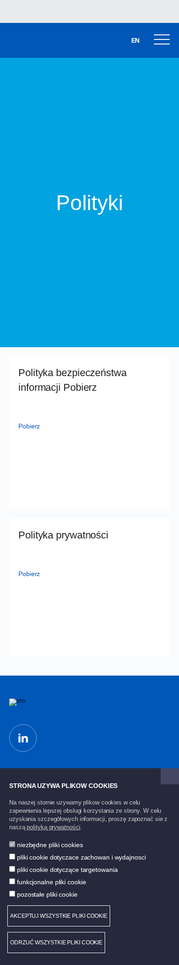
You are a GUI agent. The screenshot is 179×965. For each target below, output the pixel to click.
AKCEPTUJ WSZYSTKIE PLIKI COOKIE (58, 916)
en (135, 40)
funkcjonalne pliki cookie (51, 882)
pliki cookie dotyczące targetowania (67, 869)
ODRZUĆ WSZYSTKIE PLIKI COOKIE (56, 942)
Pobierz (29, 426)
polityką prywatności (53, 827)
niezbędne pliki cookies (50, 845)
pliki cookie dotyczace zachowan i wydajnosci (81, 857)
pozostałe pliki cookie (47, 894)
